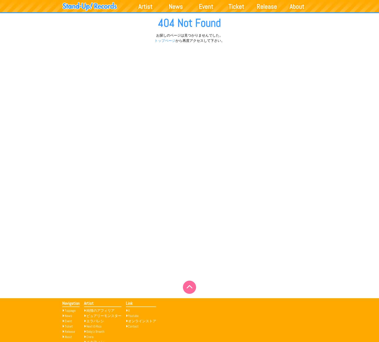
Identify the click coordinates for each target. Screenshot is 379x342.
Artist (145, 6)
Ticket (236, 6)
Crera (89, 337)
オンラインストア (142, 321)
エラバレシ (95, 321)
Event (206, 6)
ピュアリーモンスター (104, 316)
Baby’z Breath (95, 331)
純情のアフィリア (100, 310)
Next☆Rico (94, 326)
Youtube (133, 316)
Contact (133, 326)
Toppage (70, 310)
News (176, 6)
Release (267, 6)
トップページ (164, 41)
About (297, 6)
